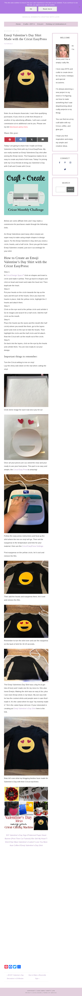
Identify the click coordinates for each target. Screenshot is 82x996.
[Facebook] (59, 163)
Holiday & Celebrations (55, 24)
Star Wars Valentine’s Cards (21, 842)
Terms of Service (50, 992)
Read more (47, 9)
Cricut (39, 24)
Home (18, 24)
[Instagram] (65, 166)
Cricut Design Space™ (15, 275)
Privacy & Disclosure (33, 992)
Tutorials (8, 43)
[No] (79, 7)
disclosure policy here (19, 127)
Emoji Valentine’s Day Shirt (25, 708)
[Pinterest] (65, 163)
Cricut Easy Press (20, 470)
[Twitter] (65, 170)
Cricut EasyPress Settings (32, 546)
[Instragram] (70, 163)
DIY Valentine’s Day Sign (16, 835)
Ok (31, 9)
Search (66, 183)
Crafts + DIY (28, 24)
